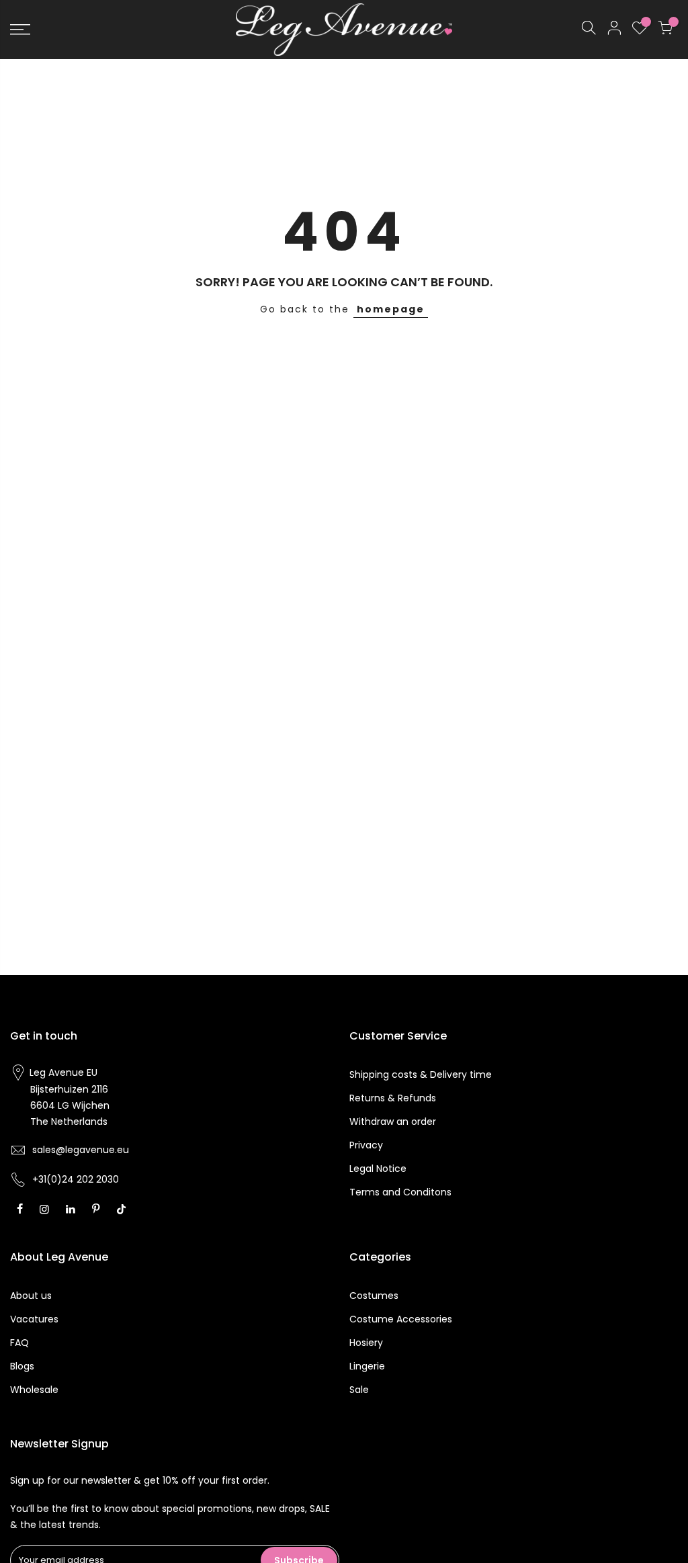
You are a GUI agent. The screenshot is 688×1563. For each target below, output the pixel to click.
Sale (359, 1389)
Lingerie (367, 1366)
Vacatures (34, 1319)
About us (31, 1295)
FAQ (19, 1342)
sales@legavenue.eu (80, 1149)
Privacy (366, 1145)
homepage (391, 309)
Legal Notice (377, 1168)
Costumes (373, 1295)
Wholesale (34, 1389)
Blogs (22, 1366)
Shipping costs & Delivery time (420, 1074)
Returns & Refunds (392, 1098)
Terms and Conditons (400, 1192)
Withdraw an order (392, 1121)
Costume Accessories (400, 1319)
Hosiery (366, 1342)
